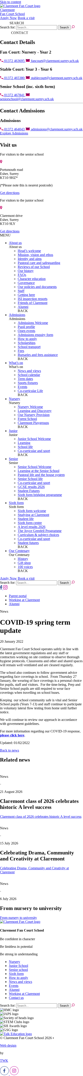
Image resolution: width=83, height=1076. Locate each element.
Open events (26, 331)
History (23, 559)
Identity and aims (30, 259)
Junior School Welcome (34, 439)
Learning (24, 443)
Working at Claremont (24, 600)
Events (22, 387)
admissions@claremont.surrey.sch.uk (56, 129)
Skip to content (10, 2)
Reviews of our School (34, 267)
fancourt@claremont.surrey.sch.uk (54, 61)
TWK (4, 1060)
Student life (26, 519)
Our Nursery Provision (34, 415)
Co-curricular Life (30, 391)
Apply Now (8, 18)
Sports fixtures (28, 383)
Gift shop (24, 563)
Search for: (7, 27)
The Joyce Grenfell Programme (40, 531)
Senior (13, 459)
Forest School (27, 419)
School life (25, 447)
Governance (26, 283)
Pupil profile (26, 327)
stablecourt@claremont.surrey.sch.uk (56, 78)
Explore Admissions (14, 133)
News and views (29, 371)
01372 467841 (14, 95)
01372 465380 (14, 78)
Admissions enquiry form (35, 335)
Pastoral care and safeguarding (39, 263)
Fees (21, 351)
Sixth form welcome (32, 511)
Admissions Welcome (33, 323)
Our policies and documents (37, 287)
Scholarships (26, 343)
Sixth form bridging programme (40, 495)
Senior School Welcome (34, 467)
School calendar (29, 375)
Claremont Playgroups (33, 423)
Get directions (9, 193)
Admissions (17, 315)
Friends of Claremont (32, 303)
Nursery (14, 399)
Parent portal (18, 596)
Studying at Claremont (33, 515)
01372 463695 (14, 61)
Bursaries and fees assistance (38, 355)
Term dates (25, 379)
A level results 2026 (31, 527)
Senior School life (30, 479)
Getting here (26, 295)
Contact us (16, 998)
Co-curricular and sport (34, 451)
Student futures (28, 543)
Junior (13, 431)
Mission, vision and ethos (35, 255)
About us (15, 243)
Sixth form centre (30, 523)
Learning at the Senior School (38, 471)
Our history (26, 271)
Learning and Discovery (35, 411)
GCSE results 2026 (31, 487)
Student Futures (29, 491)
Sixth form (16, 503)
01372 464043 (14, 129)
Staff (21, 291)
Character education (32, 279)
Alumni (23, 307)
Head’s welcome (29, 251)
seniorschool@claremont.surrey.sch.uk (27, 99)
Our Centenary (19, 551)
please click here (12, 735)
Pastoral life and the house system (41, 475)
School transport (29, 347)
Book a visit (26, 18)
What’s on (16, 363)
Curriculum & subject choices (38, 535)
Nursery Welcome (30, 407)
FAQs (22, 275)
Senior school (18, 970)
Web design (8, 1045)
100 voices (25, 567)
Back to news (9, 750)
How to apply (27, 339)
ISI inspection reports (32, 299)
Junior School (18, 966)
